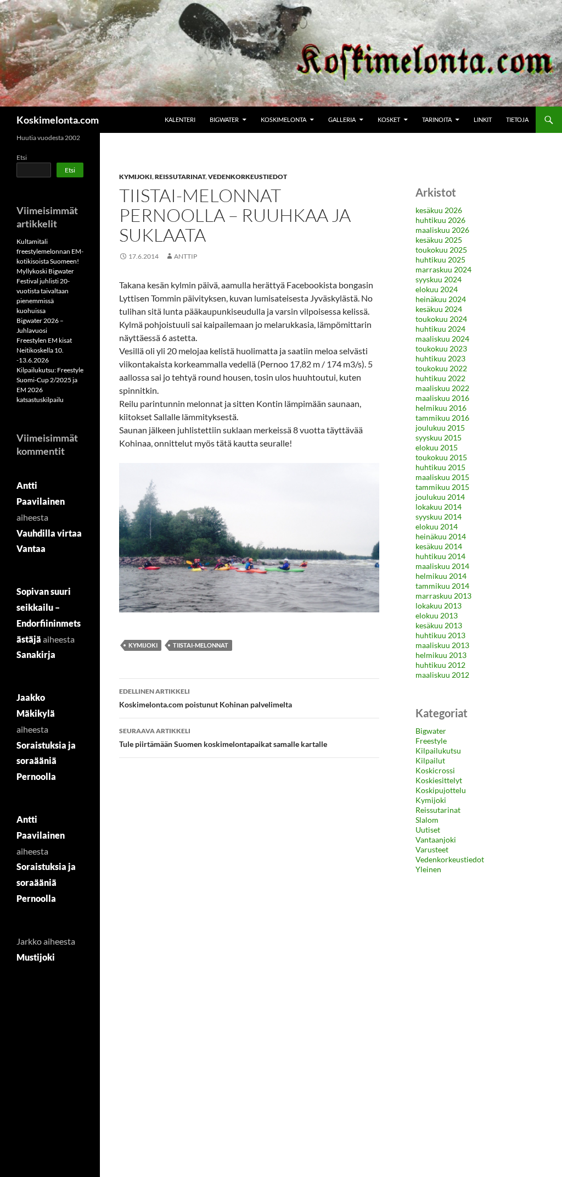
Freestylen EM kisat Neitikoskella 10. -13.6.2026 (44, 350)
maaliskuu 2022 (442, 388)
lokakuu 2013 (438, 605)
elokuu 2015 (436, 447)
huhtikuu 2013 (440, 635)
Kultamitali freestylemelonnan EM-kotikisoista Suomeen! (49, 251)
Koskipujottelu (440, 790)
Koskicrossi (435, 770)
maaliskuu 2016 (442, 398)
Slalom (427, 819)
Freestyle (431, 740)
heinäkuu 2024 (440, 299)
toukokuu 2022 (441, 368)
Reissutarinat (180, 176)
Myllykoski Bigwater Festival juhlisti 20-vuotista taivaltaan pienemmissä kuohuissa (45, 291)
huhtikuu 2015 (440, 467)
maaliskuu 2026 (442, 230)
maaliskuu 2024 (442, 338)
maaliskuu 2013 (442, 645)
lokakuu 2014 (438, 506)
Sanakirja (35, 654)
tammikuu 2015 (442, 487)
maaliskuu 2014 (442, 566)
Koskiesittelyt (438, 780)
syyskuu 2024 (438, 279)
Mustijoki (35, 957)
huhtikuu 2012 (440, 665)
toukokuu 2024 (441, 318)
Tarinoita (437, 119)
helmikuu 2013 (441, 655)
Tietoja (517, 119)
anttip (185, 256)
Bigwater (224, 119)
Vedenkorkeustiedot (247, 176)
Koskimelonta (283, 119)
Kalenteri (180, 119)
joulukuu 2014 (440, 496)
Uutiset (427, 829)
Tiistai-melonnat (200, 645)
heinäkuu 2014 (440, 536)
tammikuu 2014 (442, 585)
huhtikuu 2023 (440, 358)
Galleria (342, 119)
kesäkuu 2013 (438, 625)
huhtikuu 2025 (440, 259)
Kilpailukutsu (438, 750)
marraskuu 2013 (443, 595)
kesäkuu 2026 (438, 210)
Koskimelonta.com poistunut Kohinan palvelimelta (205, 698)
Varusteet (431, 849)
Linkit (483, 119)
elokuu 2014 (436, 526)
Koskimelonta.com (57, 120)
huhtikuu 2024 (440, 328)
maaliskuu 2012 (442, 674)
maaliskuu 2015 (442, 477)
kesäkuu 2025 (438, 239)
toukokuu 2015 (441, 457)
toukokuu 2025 (441, 249)
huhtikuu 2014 (440, 556)
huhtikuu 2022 (440, 378)
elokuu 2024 (436, 289)
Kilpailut (430, 760)
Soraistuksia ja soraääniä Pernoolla (46, 761)
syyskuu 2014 (438, 516)
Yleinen (428, 869)
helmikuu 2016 (441, 407)
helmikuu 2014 (441, 576)
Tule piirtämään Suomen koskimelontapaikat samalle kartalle (223, 738)
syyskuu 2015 (438, 437)
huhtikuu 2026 (440, 220)
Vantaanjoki (435, 839)
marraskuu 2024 (443, 269)
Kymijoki (135, 176)
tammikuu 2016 (442, 417)
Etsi (21, 157)
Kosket (389, 119)
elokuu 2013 (436, 615)
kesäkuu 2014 (438, 546)
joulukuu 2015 (440, 427)
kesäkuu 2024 (438, 309)
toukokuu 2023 (441, 348)
